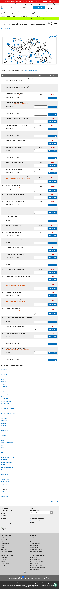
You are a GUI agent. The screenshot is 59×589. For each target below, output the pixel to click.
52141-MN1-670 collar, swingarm (14, 169)
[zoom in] (51, 36)
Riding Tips (4, 557)
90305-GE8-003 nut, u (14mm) (13, 283)
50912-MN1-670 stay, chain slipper (15, 155)
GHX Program (34, 547)
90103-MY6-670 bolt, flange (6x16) (15, 239)
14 (31, 42)
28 (13, 50)
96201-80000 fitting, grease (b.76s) (15, 340)
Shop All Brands (35, 579)
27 (45, 51)
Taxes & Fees (52, 577)
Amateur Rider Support (36, 561)
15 (26, 56)
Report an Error (54, 501)
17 (32, 52)
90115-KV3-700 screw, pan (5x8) (14, 261)
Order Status (4, 540)
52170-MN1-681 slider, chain (13, 209)
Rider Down (33, 557)
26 (5, 59)
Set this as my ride (5, 28)
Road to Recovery (35, 559)
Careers (32, 540)
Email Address (34, 510)
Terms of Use (6, 577)
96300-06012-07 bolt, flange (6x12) (15, 348)
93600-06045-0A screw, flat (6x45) (15, 333)
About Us (32, 538)
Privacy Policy (16, 577)
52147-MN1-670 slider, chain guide (15, 194)
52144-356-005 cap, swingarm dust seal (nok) (18, 177)
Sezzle (2, 547)
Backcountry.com (26, 583)
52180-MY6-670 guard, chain (13, 225)
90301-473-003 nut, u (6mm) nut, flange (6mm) (18, 276)
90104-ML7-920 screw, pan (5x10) (14, 247)
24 (35, 57)
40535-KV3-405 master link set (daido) (16, 111)
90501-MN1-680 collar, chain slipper (15, 292)
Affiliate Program (35, 544)
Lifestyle (3, 561)
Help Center (4, 549)
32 (47, 49)
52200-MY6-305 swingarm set (14, 232)
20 (20, 38)
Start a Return (5, 544)
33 (11, 61)
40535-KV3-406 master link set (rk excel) (17, 118)
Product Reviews (5, 563)
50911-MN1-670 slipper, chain (13, 147)
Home (2, 16)
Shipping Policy (42, 577)
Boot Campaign (34, 569)
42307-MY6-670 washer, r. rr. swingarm (16, 125)
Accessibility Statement (16, 579)
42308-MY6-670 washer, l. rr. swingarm (16, 133)
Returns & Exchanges (7, 542)
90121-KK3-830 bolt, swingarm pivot (15, 269)
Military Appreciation (36, 565)
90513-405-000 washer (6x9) (13, 300)
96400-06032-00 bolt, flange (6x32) (15, 357)
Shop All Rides (46, 579)
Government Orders (36, 549)
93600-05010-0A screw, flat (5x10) (15, 326)
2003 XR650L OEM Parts (26, 16)
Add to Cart (52, 98)
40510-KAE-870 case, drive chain (14, 93)
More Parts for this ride (29, 31)
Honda (13, 16)
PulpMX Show (34, 563)
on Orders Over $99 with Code (29, 19)
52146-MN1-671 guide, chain (13, 185)
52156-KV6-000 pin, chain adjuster (15, 201)
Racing (3, 565)
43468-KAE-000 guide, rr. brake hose (15, 140)
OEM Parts (8, 16)
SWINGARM (37, 16)
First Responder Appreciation (38, 567)
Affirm (2, 545)
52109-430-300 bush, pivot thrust (15, 162)
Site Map (27, 579)
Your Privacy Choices (30, 577)
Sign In (2, 538)
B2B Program (34, 545)
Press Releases (34, 542)
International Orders (6, 551)
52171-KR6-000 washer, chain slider (15, 216)
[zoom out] (55, 36)
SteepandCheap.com (52, 583)
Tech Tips (3, 559)
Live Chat (50, 4)
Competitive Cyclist (38, 583)
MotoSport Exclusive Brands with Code (29, 1)
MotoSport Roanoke (36, 551)
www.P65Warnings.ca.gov (30, 70)
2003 (18, 16)
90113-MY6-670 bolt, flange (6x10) (15, 254)
